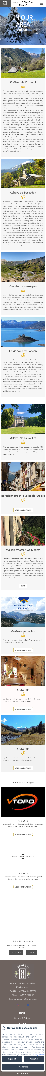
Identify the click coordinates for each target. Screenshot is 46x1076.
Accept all (34, 1059)
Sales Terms (23, 1073)
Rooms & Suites (22, 1018)
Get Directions (16, 952)
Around (22, 1023)
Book (23, 586)
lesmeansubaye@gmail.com (23, 999)
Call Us (31, 952)
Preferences (23, 1067)
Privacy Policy (38, 1055)
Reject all (12, 1059)
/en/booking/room (23, 510)
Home (22, 1013)
